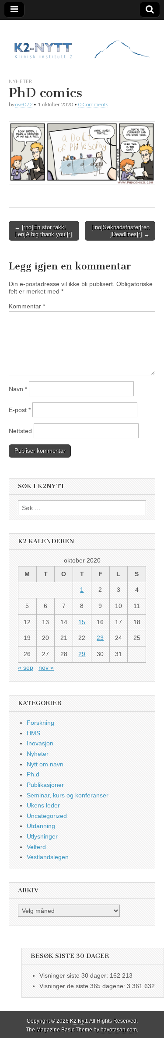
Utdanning (41, 825)
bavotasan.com (119, 1030)
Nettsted (20, 430)
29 (81, 653)
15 (81, 622)
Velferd (36, 846)
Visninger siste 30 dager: (74, 975)
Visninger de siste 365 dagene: (83, 985)
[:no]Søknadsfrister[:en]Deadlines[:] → (120, 231)
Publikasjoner (45, 784)
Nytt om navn (45, 764)
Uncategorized (47, 815)
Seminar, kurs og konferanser (67, 795)
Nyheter (20, 81)
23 (100, 637)
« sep (25, 667)
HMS (33, 733)
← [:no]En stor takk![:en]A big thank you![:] (43, 231)
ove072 (23, 104)
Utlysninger (42, 836)
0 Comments (93, 104)
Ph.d (33, 774)
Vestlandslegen (48, 856)
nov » (46, 667)
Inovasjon (40, 743)
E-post (20, 409)
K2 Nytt (78, 1021)
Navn (18, 388)
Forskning (40, 722)
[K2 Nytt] (82, 42)
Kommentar (27, 306)
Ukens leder (43, 805)
